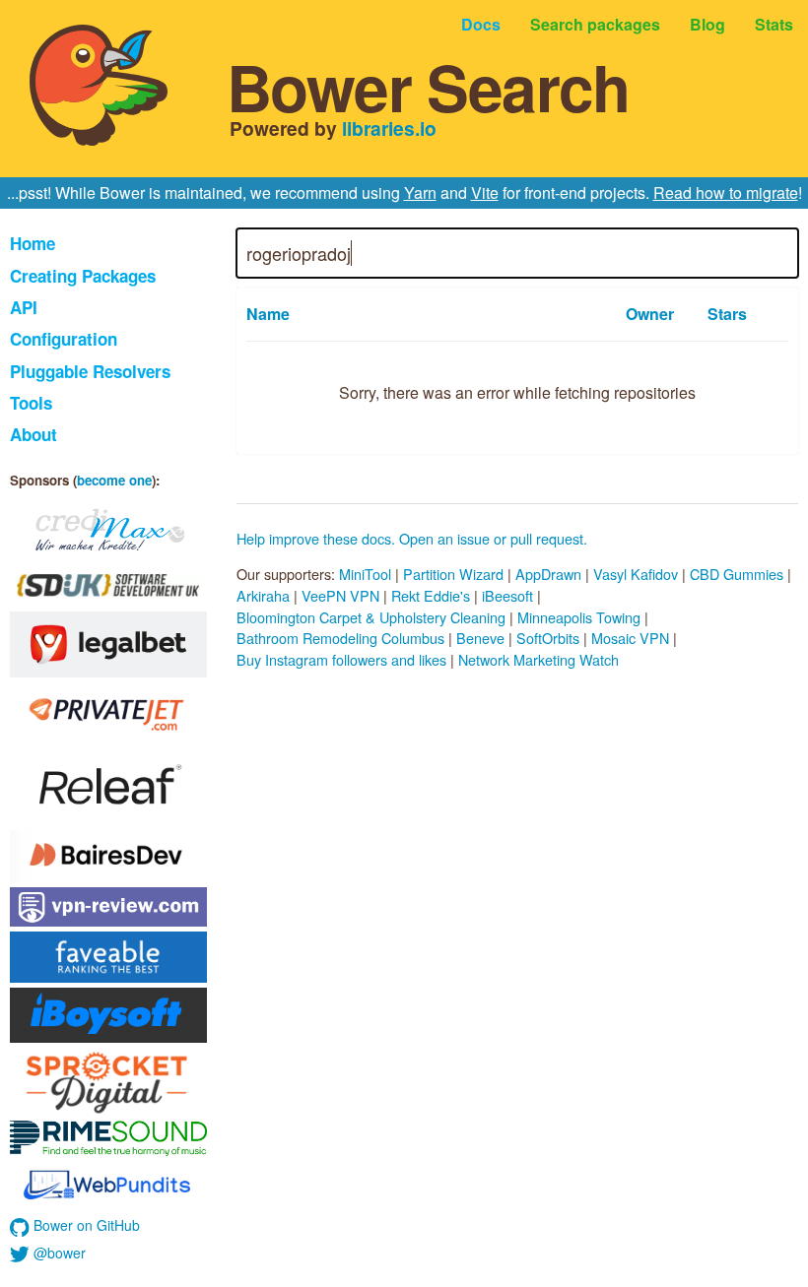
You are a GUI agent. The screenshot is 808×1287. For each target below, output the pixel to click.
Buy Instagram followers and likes (341, 659)
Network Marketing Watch (538, 659)
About (33, 434)
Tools (31, 403)
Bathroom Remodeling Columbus (340, 637)
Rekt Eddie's (430, 595)
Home (32, 243)
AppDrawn (548, 573)
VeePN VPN (340, 595)
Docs (481, 24)
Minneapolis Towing (578, 617)
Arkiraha (263, 595)
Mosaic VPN (630, 637)
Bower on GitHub (85, 1225)
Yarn (420, 192)
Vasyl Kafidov (635, 573)
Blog (707, 24)
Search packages (595, 24)
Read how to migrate (725, 192)
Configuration (63, 339)
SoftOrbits (547, 637)
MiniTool (365, 573)
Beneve (480, 637)
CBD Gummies (736, 573)
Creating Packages (83, 276)
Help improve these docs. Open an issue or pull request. (411, 538)
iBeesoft (507, 595)
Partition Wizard (453, 573)
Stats (774, 24)
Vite (485, 192)
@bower (58, 1252)
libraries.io (389, 128)
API (23, 307)
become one (114, 480)
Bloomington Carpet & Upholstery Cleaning (370, 617)
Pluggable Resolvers (90, 371)
